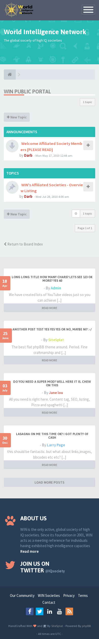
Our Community (22, 595)
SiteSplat (56, 339)
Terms (83, 595)
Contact (48, 602)
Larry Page (56, 445)
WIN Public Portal (27, 91)
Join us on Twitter (42, 567)
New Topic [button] (18, 117)
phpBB (86, 626)
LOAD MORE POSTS (49, 482)
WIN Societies (49, 595)
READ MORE (49, 308)
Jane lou (56, 392)
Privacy (69, 595)
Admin (56, 288)
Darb (28, 155)
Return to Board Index (25, 244)
